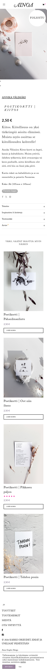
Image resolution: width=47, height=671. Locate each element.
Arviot (5, 225)
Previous (2, 44)
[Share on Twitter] (6, 197)
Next (44, 44)
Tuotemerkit (11, 616)
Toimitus (5, 206)
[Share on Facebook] (2, 197)
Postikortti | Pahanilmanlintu (14, 317)
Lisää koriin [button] (11, 330)
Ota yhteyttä (11, 626)
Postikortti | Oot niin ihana (18, 404)
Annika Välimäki (14, 98)
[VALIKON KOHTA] (2, 630)
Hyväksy (9, 667)
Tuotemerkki (7, 219)
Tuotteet (9, 611)
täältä (23, 662)
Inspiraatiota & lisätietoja (12, 213)
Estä (20, 667)
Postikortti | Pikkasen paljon (18, 490)
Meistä (6, 621)
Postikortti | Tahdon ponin (21, 577)
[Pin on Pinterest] (10, 197)
